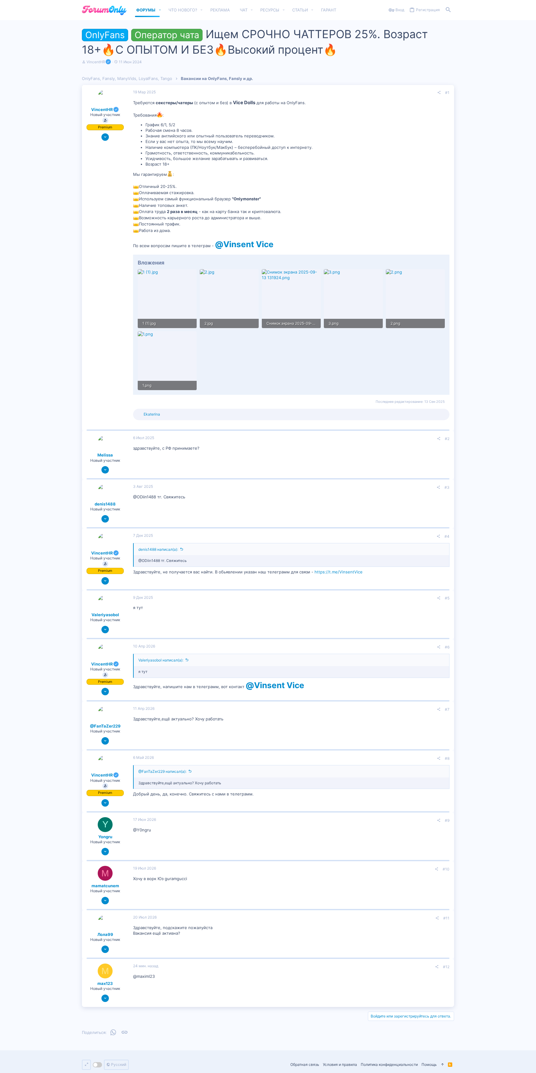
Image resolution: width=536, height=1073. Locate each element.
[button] (159, 10)
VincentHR (96, 62)
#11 (446, 918)
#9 (447, 820)
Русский (118, 1064)
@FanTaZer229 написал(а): (162, 771)
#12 (446, 966)
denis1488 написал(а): (158, 549)
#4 (446, 536)
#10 (446, 869)
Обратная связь (304, 1064)
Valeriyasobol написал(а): (160, 660)
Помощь (429, 1064)
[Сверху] (442, 1064)
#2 (447, 438)
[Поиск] (448, 10)
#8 (447, 758)
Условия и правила (340, 1064)
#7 (447, 709)
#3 (446, 487)
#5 (447, 598)
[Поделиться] (439, 93)
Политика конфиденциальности (389, 1064)
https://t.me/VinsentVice (339, 571)
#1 (447, 92)
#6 (447, 647)
